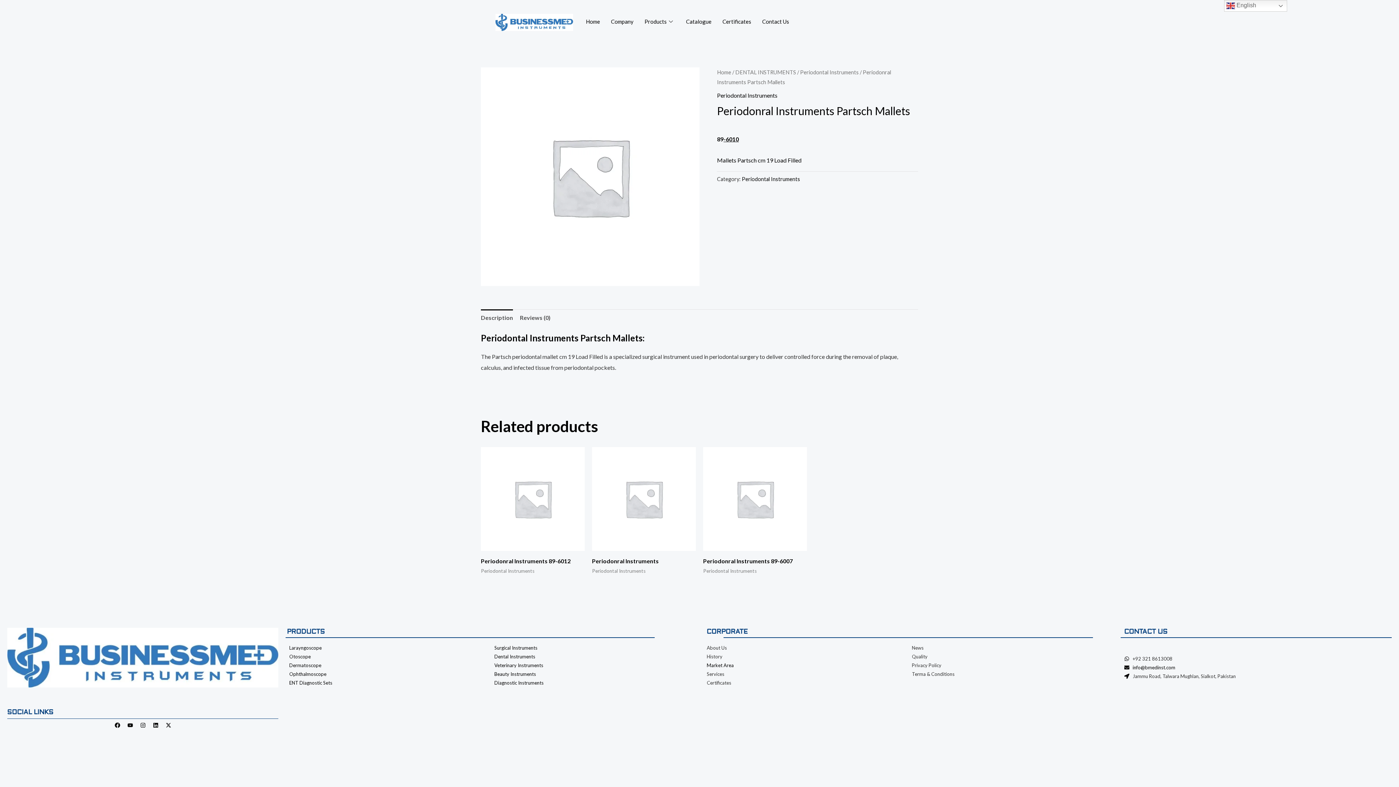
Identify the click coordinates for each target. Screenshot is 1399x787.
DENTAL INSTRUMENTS (765, 72)
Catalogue (699, 21)
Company (622, 21)
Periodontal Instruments (829, 72)
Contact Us (775, 21)
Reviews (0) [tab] (535, 317)
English (1245, 5)
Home (593, 21)
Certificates (736, 21)
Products (655, 21)
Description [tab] (497, 317)
